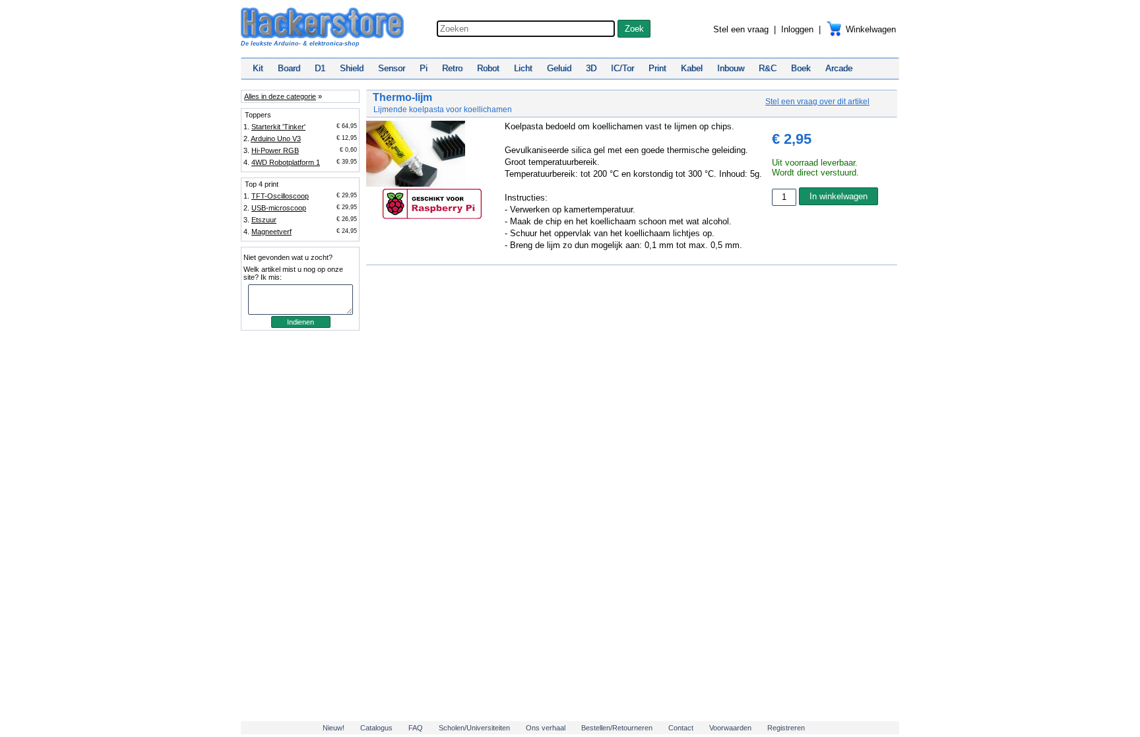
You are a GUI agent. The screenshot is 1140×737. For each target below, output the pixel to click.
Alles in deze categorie (280, 96)
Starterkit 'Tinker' (278, 127)
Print (657, 68)
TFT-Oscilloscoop (280, 196)
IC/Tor (622, 68)
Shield (352, 68)
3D (591, 68)
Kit (258, 68)
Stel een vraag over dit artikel (817, 101)
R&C (767, 68)
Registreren (786, 728)
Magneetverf (271, 232)
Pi (424, 68)
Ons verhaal (545, 728)
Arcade (838, 68)
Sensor (391, 68)
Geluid (559, 68)
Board (289, 68)
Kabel (692, 68)
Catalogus (376, 728)
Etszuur (263, 220)
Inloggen (797, 29)
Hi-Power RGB (275, 150)
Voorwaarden (730, 728)
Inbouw (730, 68)
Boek (801, 68)
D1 (320, 68)
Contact (680, 728)
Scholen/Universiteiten (474, 728)
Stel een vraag (741, 29)
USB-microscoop (278, 208)
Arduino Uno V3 (276, 139)
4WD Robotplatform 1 (285, 162)
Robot (488, 68)
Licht (523, 68)
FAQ (415, 728)
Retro (452, 68)
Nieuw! (333, 728)
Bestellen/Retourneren (616, 728)
